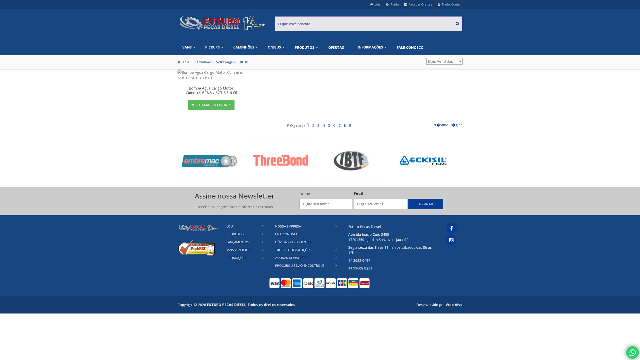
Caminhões (243, 47)
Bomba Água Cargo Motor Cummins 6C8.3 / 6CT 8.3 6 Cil (211, 90)
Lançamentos (237, 242)
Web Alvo (454, 304)
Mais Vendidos (238, 250)
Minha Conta (450, 4)
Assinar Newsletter (291, 258)
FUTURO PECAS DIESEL (226, 304)
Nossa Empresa (288, 226)
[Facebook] (451, 228)
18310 (243, 62)
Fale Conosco (410, 47)
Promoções (236, 258)
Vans (187, 47)
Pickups (212, 47)
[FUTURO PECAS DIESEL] (198, 227)
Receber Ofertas (420, 4)
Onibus (274, 47)
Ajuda (394, 4)
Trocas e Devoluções (293, 250)
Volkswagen (225, 62)
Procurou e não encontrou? (299, 265)
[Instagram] (451, 240)
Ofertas (336, 47)
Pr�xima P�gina (447, 124)
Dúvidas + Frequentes (293, 242)
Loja (377, 4)
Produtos (304, 47)
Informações (370, 47)
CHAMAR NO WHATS (214, 104)
